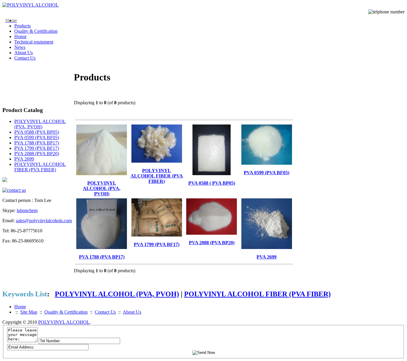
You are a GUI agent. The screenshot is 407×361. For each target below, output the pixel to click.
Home (20, 306)
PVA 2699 (24, 158)
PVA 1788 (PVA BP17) (36, 142)
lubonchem (27, 210)
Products (22, 25)
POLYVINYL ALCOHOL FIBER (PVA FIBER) (40, 167)
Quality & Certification (36, 31)
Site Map (28, 312)
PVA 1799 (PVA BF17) (36, 148)
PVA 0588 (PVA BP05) (36, 132)
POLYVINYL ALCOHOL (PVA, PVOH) (40, 124)
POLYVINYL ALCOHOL (64, 322)
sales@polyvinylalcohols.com (44, 220)
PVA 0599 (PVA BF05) (36, 137)
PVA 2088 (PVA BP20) (36, 153)
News (19, 47)
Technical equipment (33, 41)
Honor (20, 36)
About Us (23, 52)
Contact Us (24, 57)
